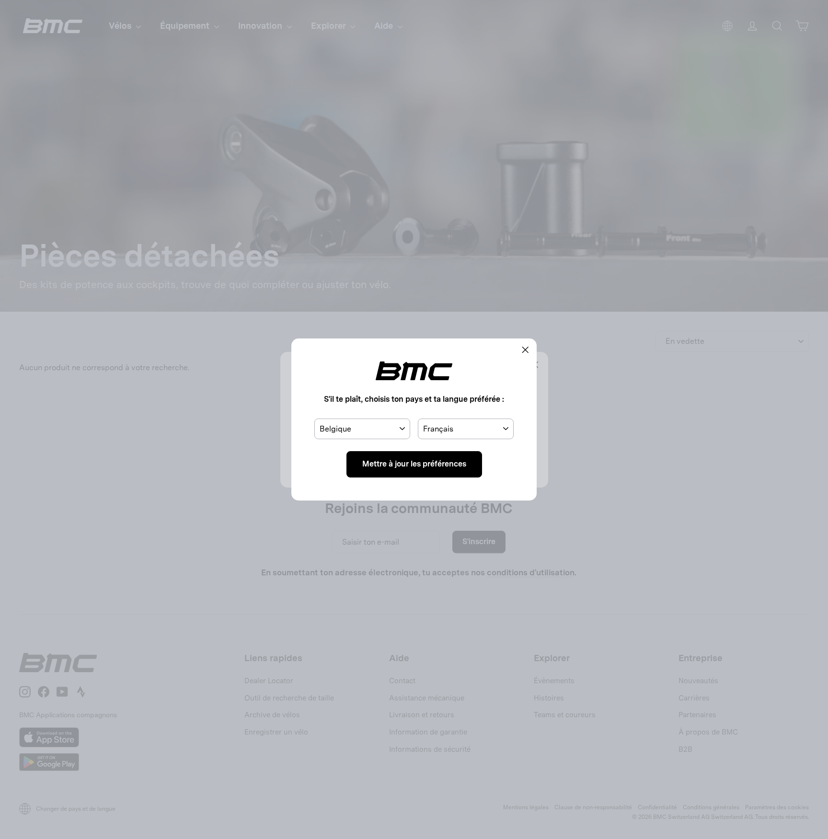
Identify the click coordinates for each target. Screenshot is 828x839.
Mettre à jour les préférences (414, 463)
